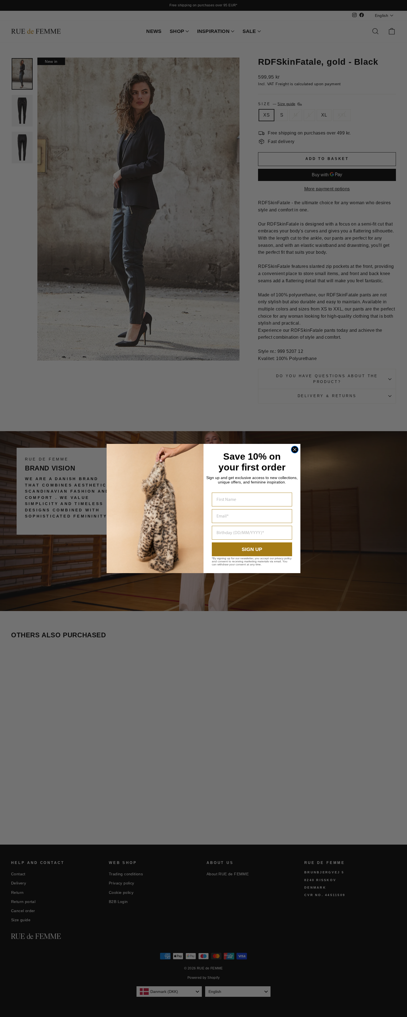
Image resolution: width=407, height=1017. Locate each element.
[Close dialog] (294, 449)
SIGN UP (252, 549)
